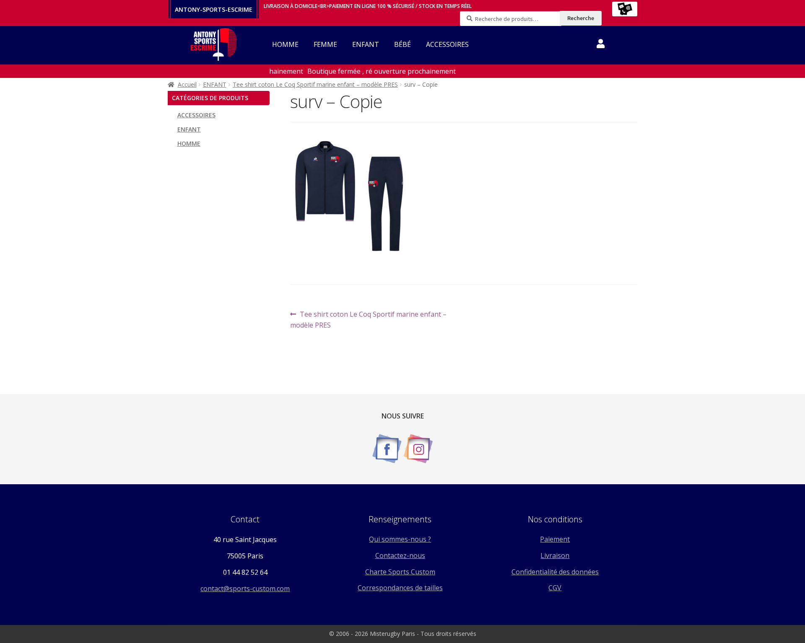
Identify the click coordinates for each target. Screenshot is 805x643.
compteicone (601, 45)
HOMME (285, 44)
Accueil (187, 84)
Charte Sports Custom (400, 571)
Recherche (580, 18)
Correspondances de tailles (400, 587)
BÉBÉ (402, 44)
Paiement (555, 539)
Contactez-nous (400, 555)
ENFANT (365, 44)
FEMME (325, 44)
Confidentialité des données (555, 571)
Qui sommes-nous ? (400, 539)
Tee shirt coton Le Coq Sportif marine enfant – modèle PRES (315, 84)
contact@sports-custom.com (245, 588)
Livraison (554, 555)
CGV (554, 587)
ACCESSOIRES (447, 44)
